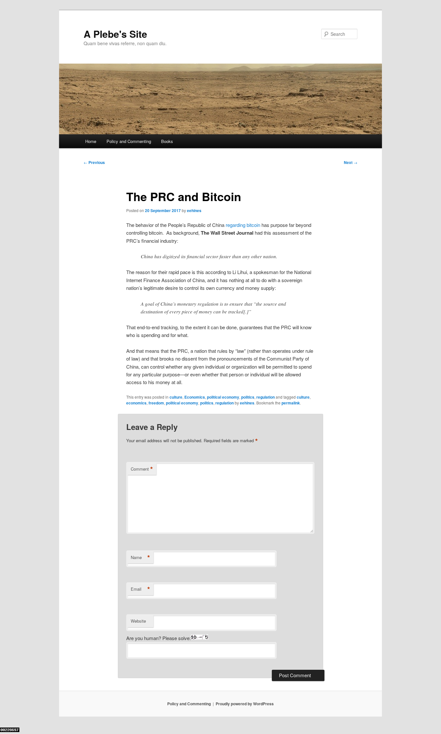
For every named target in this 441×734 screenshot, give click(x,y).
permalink (291, 403)
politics (247, 397)
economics (136, 403)
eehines (194, 210)
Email (140, 589)
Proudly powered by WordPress (245, 704)
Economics (194, 397)
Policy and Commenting (129, 141)
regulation (265, 397)
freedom (156, 403)
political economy (223, 397)
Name (140, 557)
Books (167, 141)
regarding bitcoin (243, 224)
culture (175, 397)
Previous (94, 162)
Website (138, 621)
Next (350, 162)
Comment (142, 469)
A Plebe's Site (115, 34)
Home (90, 141)
